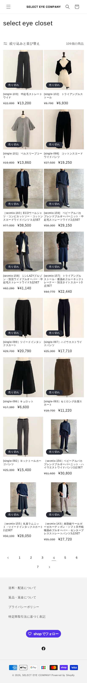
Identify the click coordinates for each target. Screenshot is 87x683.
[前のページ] (8, 557)
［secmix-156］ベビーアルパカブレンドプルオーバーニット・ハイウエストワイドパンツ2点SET (64, 464)
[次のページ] (49, 567)
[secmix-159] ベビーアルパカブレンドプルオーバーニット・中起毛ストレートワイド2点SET (64, 216)
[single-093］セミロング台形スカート (63, 403)
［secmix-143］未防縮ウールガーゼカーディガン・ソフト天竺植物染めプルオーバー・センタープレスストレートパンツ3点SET (64, 528)
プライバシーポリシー (23, 607)
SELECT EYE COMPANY (36, 675)
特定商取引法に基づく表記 (26, 616)
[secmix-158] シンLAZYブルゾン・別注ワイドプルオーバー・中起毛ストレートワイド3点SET (23, 279)
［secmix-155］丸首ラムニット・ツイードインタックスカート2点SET (23, 527)
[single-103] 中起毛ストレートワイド (22, 96)
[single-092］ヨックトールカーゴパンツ (22, 462)
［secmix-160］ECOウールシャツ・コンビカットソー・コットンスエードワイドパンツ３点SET (23, 216)
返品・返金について (22, 597)
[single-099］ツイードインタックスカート (22, 344)
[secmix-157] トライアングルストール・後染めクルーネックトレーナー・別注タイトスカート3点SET (64, 280)
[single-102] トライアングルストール (63, 96)
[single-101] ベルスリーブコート (22, 155)
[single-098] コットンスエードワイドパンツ (63, 155)
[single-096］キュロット (18, 401)
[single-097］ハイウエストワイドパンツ (63, 344)
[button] (8, 6)
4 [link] (54, 558)
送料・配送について (22, 588)
